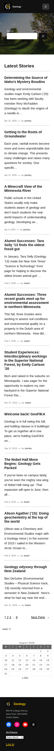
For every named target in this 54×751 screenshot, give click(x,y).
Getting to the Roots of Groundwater (23, 134)
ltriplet (27, 502)
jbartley (28, 121)
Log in (10, 744)
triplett (27, 283)
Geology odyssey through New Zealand (25, 569)
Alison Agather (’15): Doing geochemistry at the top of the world (26, 517)
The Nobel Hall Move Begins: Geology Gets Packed (22, 464)
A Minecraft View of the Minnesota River (23, 189)
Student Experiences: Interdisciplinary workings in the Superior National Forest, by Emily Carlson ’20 (25, 360)
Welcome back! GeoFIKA (24, 414)
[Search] (43, 36)
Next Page (40, 617)
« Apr (25, 677)
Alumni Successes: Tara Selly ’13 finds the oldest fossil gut (24, 245)
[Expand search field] (46, 6)
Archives (11, 732)
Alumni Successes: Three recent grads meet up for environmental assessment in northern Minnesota (26, 301)
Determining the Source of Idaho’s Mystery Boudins (25, 80)
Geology (16, 6)
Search (10, 31)
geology (6, 629)
